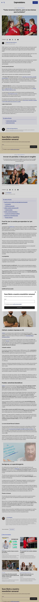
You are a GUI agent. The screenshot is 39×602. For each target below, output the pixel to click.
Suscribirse (19, 307)
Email (5, 299)
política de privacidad (17, 304)
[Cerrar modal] (35, 292)
